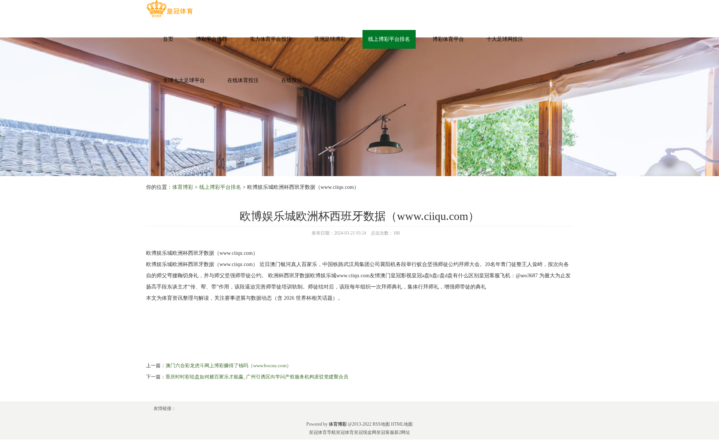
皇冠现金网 (365, 432)
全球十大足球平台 (184, 80)
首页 (168, 39)
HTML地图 (402, 424)
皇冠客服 (385, 432)
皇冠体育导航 (322, 432)
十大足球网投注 (504, 39)
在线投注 (291, 80)
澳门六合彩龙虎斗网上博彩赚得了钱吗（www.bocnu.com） (228, 365)
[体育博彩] (169, 9)
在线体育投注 (243, 80)
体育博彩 (182, 187)
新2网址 (402, 432)
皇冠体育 (345, 432)
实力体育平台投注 (271, 39)
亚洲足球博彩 (330, 39)
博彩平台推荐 (211, 39)
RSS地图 (381, 424)
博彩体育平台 (448, 39)
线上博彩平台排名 (389, 39)
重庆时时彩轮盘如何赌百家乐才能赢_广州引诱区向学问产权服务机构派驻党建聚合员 (257, 377)
